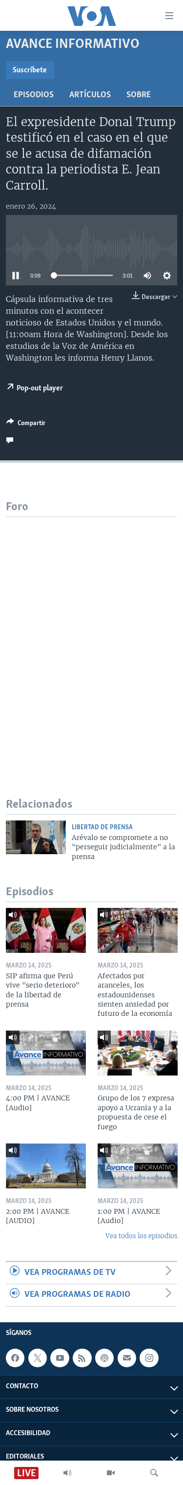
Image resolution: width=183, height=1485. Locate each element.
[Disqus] (91, 639)
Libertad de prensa (102, 827)
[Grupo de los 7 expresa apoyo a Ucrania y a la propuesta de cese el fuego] (138, 1053)
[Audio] (67, 1473)
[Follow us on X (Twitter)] (37, 1358)
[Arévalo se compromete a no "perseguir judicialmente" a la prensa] (36, 837)
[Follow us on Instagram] (149, 1358)
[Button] (25, 424)
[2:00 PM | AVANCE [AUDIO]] (46, 1165)
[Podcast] (104, 1358)
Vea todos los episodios (141, 1236)
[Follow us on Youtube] (59, 1358)
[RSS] (82, 1358)
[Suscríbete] (127, 1358)
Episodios (34, 95)
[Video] (110, 1473)
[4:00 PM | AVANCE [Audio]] (46, 1053)
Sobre (138, 95)
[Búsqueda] (154, 1473)
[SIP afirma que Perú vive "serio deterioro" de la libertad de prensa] (46, 930)
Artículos (90, 95)
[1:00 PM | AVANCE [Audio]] (138, 1165)
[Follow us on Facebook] (15, 1358)
